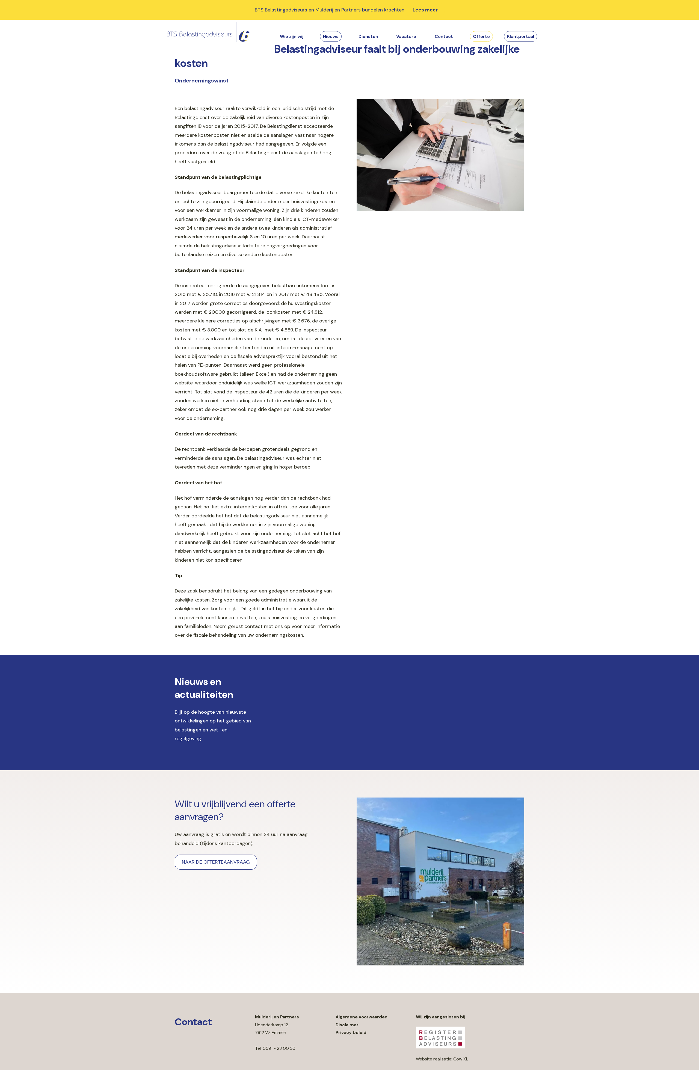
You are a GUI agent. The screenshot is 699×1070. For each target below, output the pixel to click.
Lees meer (425, 10)
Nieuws (331, 36)
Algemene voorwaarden (361, 1017)
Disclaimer (347, 1025)
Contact (444, 36)
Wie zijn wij (291, 36)
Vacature (406, 36)
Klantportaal (520, 36)
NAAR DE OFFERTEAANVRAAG (216, 862)
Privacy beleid (351, 1032)
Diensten (368, 36)
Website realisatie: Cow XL (442, 1059)
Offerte (481, 36)
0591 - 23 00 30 (279, 1048)
